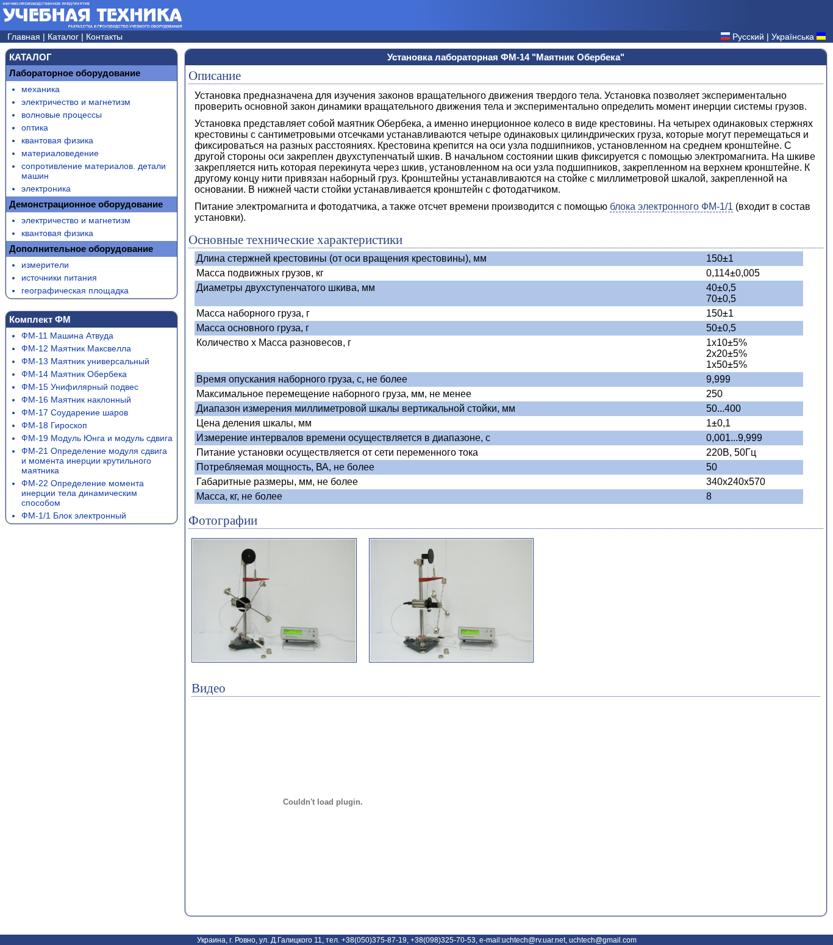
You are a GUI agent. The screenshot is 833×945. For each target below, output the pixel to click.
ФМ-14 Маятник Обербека (74, 374)
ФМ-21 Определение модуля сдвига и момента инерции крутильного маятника (94, 460)
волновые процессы (61, 115)
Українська (792, 36)
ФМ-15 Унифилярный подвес (79, 387)
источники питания (59, 277)
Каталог (64, 36)
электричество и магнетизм (75, 102)
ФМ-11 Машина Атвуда (67, 335)
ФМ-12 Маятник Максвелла (76, 348)
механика (40, 89)
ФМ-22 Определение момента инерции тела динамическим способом (82, 493)
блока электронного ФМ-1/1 (671, 206)
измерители (45, 265)
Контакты (104, 36)
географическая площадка (75, 290)
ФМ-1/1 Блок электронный (73, 515)
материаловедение (60, 153)
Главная (25, 36)
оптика (34, 127)
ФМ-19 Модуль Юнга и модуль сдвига (97, 438)
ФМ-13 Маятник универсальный (85, 361)
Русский (748, 36)
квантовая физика (57, 140)
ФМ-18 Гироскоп (54, 425)
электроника (46, 188)
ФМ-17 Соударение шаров (74, 412)
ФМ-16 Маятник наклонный (76, 399)
